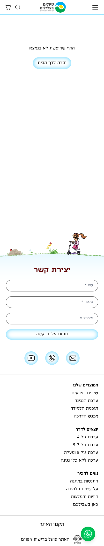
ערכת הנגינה (86, 401)
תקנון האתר (52, 524)
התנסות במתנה (84, 481)
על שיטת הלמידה (82, 489)
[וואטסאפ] (52, 358)
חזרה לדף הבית (52, 63)
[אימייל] (73, 358)
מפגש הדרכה (86, 416)
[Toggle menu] (95, 7)
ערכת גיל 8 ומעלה (81, 453)
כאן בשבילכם (85, 505)
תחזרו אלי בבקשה (52, 334)
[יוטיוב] (31, 358)
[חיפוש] (17, 7)
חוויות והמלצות (84, 497)
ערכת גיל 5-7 (85, 445)
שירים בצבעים (85, 393)
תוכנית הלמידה (84, 409)
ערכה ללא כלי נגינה (79, 460)
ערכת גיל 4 (87, 437)
